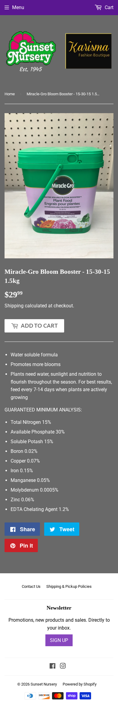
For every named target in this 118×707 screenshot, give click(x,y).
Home (10, 94)
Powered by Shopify (80, 684)
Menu (18, 7)
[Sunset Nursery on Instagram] (63, 666)
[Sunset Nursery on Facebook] (52, 666)
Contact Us (31, 586)
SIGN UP (59, 640)
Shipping (14, 306)
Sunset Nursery (44, 684)
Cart (108, 7)
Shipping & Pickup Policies (69, 586)
